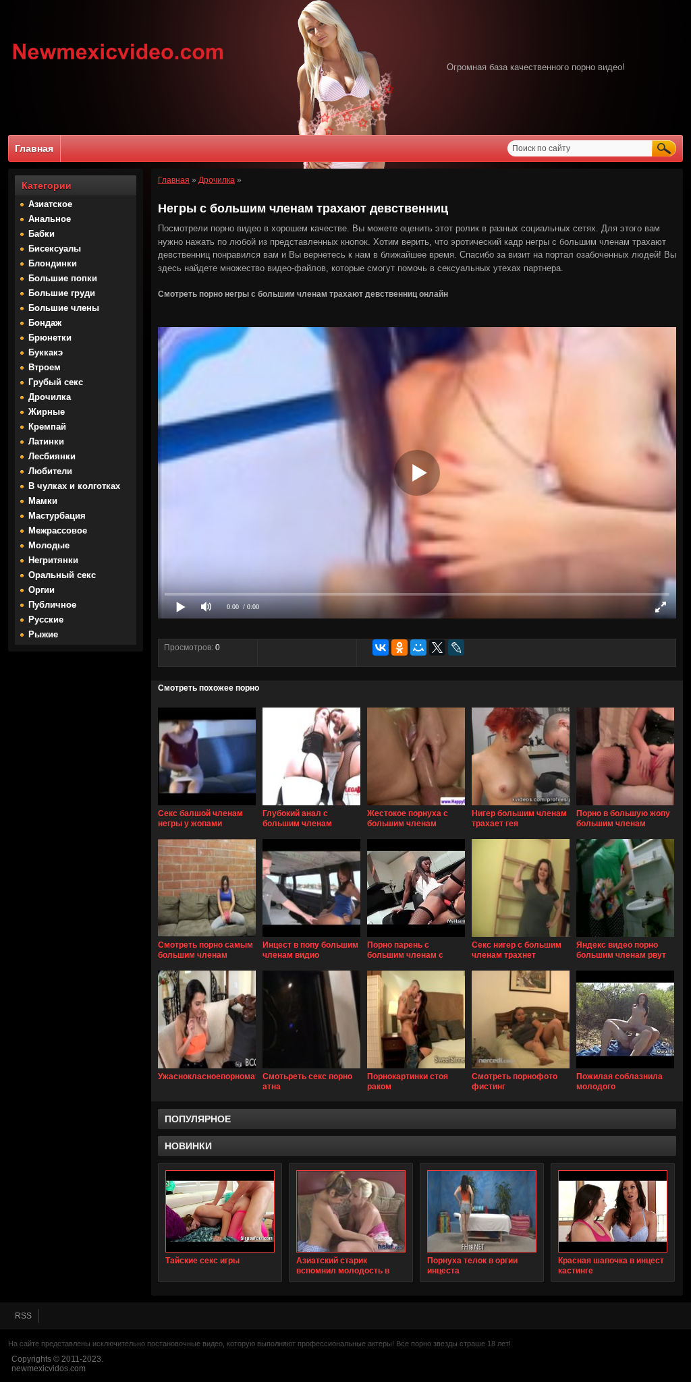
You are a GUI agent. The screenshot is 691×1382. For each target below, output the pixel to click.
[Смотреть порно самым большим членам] (207, 937)
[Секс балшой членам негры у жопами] (207, 806)
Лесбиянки (52, 456)
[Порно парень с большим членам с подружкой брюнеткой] (416, 937)
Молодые (49, 545)
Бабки (41, 234)
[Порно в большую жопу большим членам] (625, 806)
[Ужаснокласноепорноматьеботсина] (207, 1069)
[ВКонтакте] (380, 647)
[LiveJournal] (456, 647)
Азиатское (50, 204)
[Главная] (118, 61)
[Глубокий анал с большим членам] (311, 806)
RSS (23, 1316)
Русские (45, 619)
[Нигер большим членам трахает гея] (521, 806)
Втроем (44, 367)
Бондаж (44, 323)
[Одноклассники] (399, 647)
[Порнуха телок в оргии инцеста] (481, 1211)
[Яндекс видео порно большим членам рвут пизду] (625, 937)
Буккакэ (45, 352)
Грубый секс (55, 382)
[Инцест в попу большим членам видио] (311, 937)
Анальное (49, 219)
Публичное (52, 605)
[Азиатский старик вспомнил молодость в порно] (351, 1211)
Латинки (46, 441)
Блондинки (52, 263)
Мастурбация (57, 516)
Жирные (46, 412)
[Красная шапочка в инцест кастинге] (612, 1211)
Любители (50, 471)
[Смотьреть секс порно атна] (311, 1069)
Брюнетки (50, 338)
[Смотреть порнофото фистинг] (521, 1069)
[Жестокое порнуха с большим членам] (416, 806)
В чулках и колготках (74, 486)
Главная (34, 148)
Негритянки (53, 560)
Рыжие (43, 634)
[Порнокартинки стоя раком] (416, 1069)
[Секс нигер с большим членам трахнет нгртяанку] (521, 937)
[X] (437, 647)
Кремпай (47, 427)
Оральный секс (62, 575)
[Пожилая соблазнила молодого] (625, 1069)
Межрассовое (57, 530)
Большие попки (62, 278)
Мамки (42, 501)
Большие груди (61, 293)
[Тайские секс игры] (220, 1211)
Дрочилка (49, 397)
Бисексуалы (54, 248)
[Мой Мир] (418, 647)
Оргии (41, 590)
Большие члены (63, 308)
